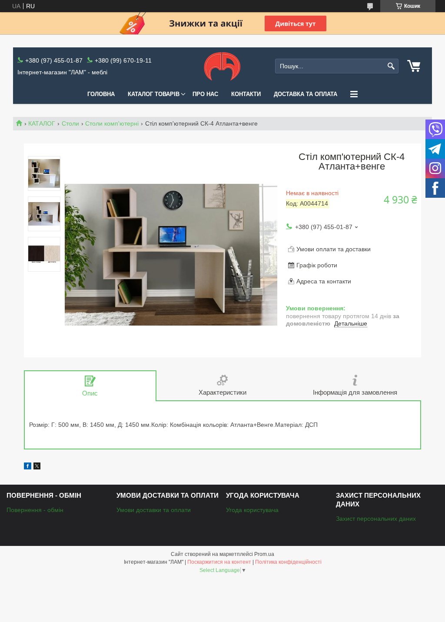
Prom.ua (264, 554)
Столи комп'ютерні (112, 123)
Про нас (205, 94)
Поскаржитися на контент (219, 562)
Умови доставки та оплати (153, 509)
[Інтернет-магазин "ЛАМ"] (222, 66)
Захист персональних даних (376, 518)
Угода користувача (252, 509)
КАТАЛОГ (41, 123)
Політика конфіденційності (288, 562)
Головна (101, 94)
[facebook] (27, 467)
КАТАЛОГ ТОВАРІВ (153, 94)
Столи (70, 123)
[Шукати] (391, 66)
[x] (36, 467)
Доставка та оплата (305, 94)
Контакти (246, 94)
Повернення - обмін (35, 509)
